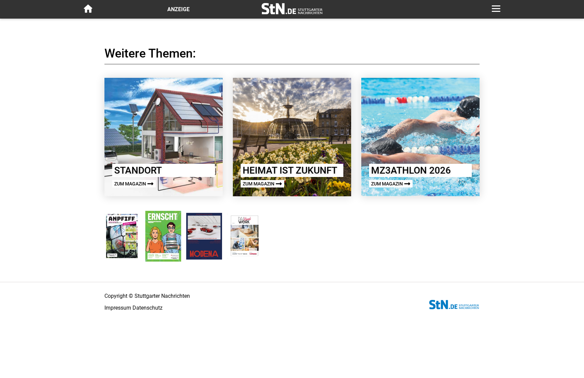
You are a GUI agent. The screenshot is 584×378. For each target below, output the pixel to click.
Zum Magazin (130, 183)
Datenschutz (147, 308)
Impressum (117, 308)
